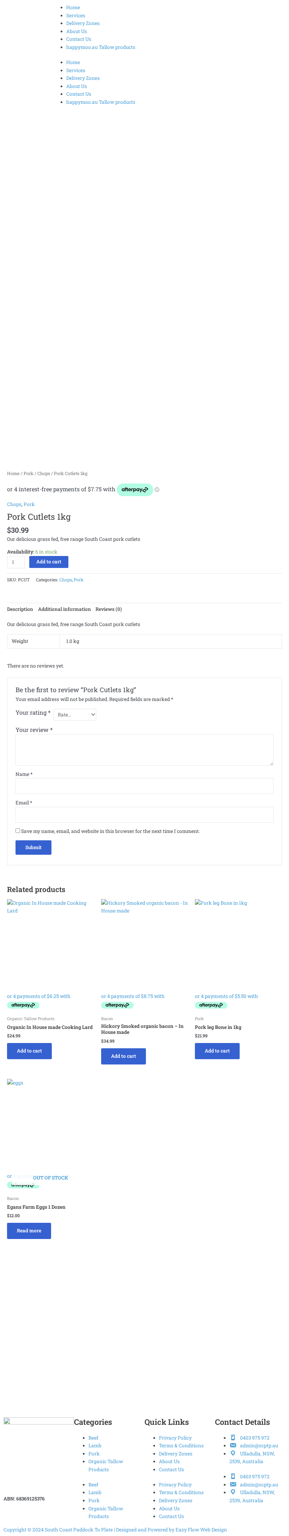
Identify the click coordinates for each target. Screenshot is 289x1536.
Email (24, 802)
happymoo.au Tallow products (100, 47)
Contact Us (78, 39)
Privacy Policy (175, 1438)
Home (73, 7)
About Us (76, 31)
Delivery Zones (83, 23)
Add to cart (48, 561)
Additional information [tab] (64, 609)
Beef (93, 1438)
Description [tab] (20, 609)
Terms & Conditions (181, 1445)
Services (75, 15)
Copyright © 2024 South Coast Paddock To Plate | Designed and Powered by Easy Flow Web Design (115, 1529)
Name (24, 774)
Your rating (33, 712)
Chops (43, 473)
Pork (28, 473)
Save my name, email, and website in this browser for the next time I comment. (110, 831)
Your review (34, 729)
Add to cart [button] (29, 1051)
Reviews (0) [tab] (109, 609)
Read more (29, 1230)
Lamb (95, 1445)
